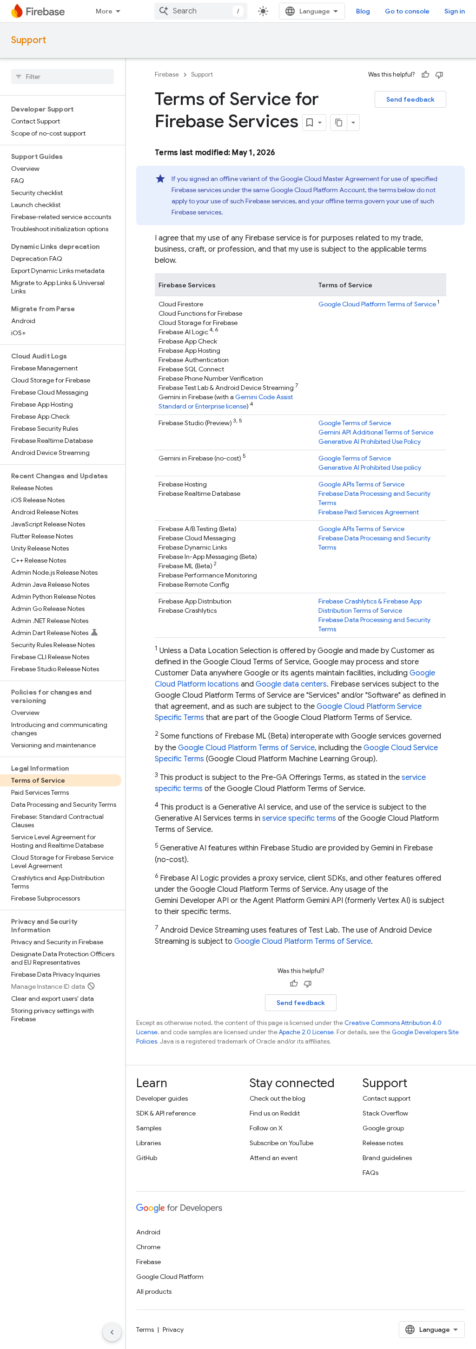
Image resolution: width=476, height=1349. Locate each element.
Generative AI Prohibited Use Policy (369, 441)
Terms (145, 1329)
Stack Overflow (385, 1113)
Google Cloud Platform (170, 1276)
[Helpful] (425, 75)
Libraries (148, 1143)
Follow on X (266, 1128)
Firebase (167, 74)
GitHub (146, 1158)
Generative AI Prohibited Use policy (369, 467)
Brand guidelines (387, 1158)
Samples (148, 1128)
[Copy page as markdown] (339, 122)
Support (28, 40)
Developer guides (162, 1098)
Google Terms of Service (354, 423)
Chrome (148, 1247)
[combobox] (200, 11)
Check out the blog (277, 1098)
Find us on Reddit (275, 1113)
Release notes (383, 1143)
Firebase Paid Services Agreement (368, 512)
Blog (363, 11)
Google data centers (291, 684)
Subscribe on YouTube (281, 1143)
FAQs (370, 1172)
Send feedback (410, 99)
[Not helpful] (439, 75)
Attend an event (274, 1158)
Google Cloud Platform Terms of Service (377, 304)
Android (148, 1232)
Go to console (407, 11)
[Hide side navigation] (112, 1332)
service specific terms (299, 818)
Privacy (173, 1329)
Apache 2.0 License (306, 1032)
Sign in (454, 11)
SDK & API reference (166, 1113)
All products (154, 1291)
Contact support (386, 1098)
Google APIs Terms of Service (361, 484)
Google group (383, 1128)
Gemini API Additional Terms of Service (375, 432)
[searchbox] (62, 76)
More (104, 11)
